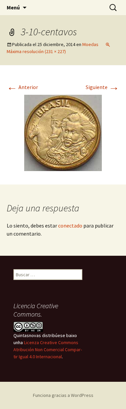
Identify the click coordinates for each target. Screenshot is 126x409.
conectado (70, 225)
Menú (13, 7)
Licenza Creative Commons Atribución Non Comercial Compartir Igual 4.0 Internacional (47, 349)
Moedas (90, 44)
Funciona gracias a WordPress (63, 395)
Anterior (22, 87)
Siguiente (102, 87)
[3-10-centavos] (63, 132)
